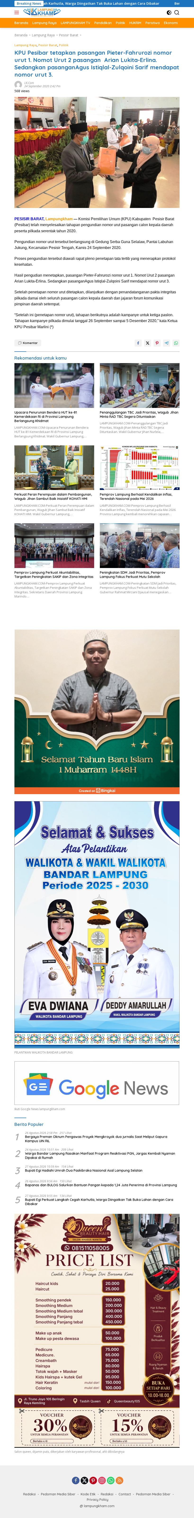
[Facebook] (75, 1481)
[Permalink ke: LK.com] (18, 84)
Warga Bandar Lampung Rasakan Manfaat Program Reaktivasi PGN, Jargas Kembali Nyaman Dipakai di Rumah (100, 1155)
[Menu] (17, 12)
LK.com (29, 83)
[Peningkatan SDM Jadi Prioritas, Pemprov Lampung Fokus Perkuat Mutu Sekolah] (140, 545)
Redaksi (29, 1494)
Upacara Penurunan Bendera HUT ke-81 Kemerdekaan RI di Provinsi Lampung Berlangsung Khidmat (45, 416)
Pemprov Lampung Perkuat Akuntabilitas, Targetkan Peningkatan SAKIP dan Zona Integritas (53, 574)
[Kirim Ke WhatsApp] (176, 343)
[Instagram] (102, 1481)
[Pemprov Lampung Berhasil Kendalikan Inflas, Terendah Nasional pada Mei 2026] (140, 467)
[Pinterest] (93, 1481)
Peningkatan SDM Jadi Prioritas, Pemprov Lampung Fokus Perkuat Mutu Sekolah (132, 574)
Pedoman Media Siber (58, 1494)
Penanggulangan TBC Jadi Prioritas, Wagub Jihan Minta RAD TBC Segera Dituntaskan (139, 414)
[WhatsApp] (111, 1481)
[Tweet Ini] (147, 343)
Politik (63, 45)
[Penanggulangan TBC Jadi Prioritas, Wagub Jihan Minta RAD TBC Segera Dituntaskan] (140, 385)
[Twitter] (84, 1481)
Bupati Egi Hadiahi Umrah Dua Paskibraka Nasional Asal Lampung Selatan (83, 1170)
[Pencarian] (177, 13)
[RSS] (119, 1481)
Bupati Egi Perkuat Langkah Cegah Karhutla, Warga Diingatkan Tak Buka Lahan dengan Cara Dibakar (99, 1202)
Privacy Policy (97, 1499)
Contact (125, 1494)
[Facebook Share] (138, 343)
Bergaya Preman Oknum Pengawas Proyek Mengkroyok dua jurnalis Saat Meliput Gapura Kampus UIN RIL (96, 1139)
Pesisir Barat (47, 45)
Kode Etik (88, 1494)
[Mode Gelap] (169, 13)
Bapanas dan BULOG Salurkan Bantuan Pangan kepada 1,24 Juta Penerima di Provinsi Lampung (101, 1185)
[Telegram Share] (166, 343)
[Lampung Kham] (41, 12)
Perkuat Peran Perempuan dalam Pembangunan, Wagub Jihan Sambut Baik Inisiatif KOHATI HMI (53, 496)
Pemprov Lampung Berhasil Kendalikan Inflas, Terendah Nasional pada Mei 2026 (136, 496)
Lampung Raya (25, 45)
